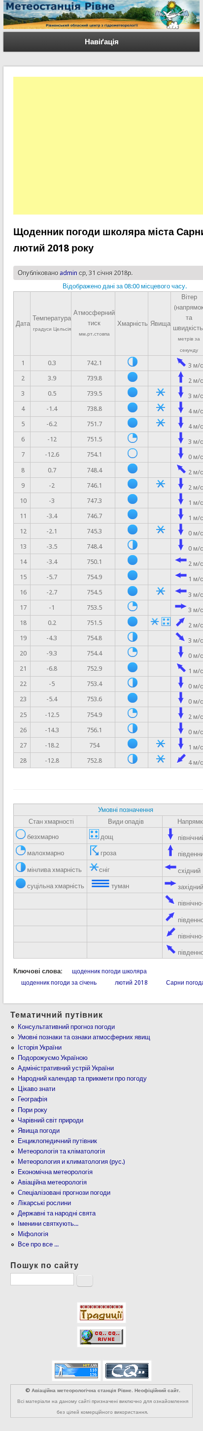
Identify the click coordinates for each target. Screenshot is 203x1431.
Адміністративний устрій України (66, 1068)
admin (68, 273)
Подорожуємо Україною (53, 1057)
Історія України (40, 1047)
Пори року (32, 1110)
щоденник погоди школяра (109, 971)
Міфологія (33, 1234)
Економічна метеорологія (55, 1172)
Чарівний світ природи (50, 1120)
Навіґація (102, 41)
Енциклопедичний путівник (57, 1141)
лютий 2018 (131, 982)
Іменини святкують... (48, 1223)
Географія (32, 1099)
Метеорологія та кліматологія (61, 1151)
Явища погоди (39, 1130)
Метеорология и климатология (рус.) (71, 1161)
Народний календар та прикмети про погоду (82, 1078)
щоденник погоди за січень (59, 982)
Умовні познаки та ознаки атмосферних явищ (84, 1037)
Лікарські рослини (44, 1203)
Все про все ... (38, 1244)
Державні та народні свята (57, 1213)
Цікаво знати (36, 1088)
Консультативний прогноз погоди (66, 1026)
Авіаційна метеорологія (52, 1182)
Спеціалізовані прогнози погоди (64, 1192)
